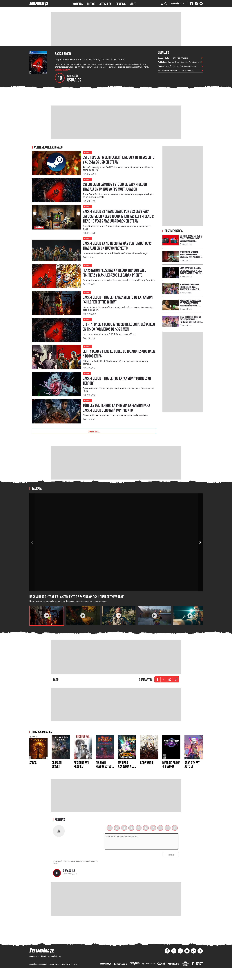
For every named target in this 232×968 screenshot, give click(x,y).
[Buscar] (165, 3)
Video (133, 3)
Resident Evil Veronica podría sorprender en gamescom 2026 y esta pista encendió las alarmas (191, 255)
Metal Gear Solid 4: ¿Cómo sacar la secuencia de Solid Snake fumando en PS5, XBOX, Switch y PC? (191, 272)
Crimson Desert (57, 764)
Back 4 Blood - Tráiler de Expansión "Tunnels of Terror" (117, 381)
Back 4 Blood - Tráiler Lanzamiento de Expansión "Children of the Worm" (118, 299)
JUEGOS (91, 3)
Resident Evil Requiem (82, 764)
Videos (86, 292)
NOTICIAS (78, 3)
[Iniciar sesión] (162, 3)
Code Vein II (146, 762)
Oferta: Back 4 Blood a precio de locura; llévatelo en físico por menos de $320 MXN (119, 327)
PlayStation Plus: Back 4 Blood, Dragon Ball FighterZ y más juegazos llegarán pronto (114, 273)
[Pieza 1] (47, 615)
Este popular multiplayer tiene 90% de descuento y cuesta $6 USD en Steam (118, 160)
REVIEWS (121, 3)
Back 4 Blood (63, 53)
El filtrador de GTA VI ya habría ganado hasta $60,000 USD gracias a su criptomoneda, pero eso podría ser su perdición (189, 289)
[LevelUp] (105, 964)
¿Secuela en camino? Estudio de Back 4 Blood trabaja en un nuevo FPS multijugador (115, 187)
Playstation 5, (93, 59)
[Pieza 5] (190, 615)
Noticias (87, 152)
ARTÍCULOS (105, 3)
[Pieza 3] (118, 615)
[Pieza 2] (83, 615)
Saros (33, 762)
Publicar (171, 854)
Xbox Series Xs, (78, 59)
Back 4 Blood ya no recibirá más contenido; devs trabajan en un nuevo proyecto (117, 246)
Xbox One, (105, 59)
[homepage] (38, 3)
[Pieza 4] (154, 615)
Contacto (33, 956)
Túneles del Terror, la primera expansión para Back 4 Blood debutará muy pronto (116, 408)
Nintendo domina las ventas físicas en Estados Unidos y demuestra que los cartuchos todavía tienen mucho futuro (191, 241)
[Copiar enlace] (176, 679)
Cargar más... (94, 431)
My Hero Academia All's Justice (127, 766)
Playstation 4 (117, 59)
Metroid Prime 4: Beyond (171, 764)
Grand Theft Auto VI (192, 764)
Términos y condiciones (51, 956)
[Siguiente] (200, 542)
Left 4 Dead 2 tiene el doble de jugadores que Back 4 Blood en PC (119, 353)
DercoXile (69, 870)
